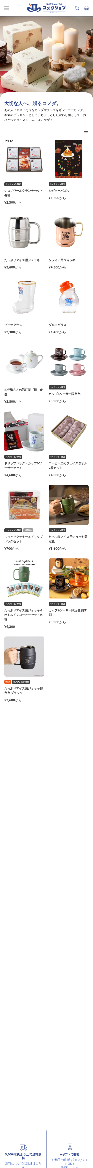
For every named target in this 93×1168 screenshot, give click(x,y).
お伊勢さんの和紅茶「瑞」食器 (23, 392)
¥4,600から (13, 474)
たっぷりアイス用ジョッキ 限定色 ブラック (23, 691)
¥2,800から (13, 401)
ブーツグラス (13, 325)
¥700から (11, 548)
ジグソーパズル (59, 191)
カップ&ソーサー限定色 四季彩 (68, 613)
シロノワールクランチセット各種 (23, 193)
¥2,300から (13, 202)
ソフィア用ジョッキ (62, 260)
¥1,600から (57, 197)
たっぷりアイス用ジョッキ (22, 260)
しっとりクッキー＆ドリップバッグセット (23, 539)
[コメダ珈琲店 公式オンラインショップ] (46, 8)
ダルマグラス (57, 325)
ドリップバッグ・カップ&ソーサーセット (23, 465)
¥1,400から (57, 331)
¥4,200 (9, 626)
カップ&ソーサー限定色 (64, 394)
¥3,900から (57, 400)
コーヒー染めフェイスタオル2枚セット (68, 465)
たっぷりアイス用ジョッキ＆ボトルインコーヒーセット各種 (23, 615)
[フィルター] (85, 132)
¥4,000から (57, 474)
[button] (77, 8)
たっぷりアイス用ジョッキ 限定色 (68, 539)
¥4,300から (57, 267)
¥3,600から (13, 267)
